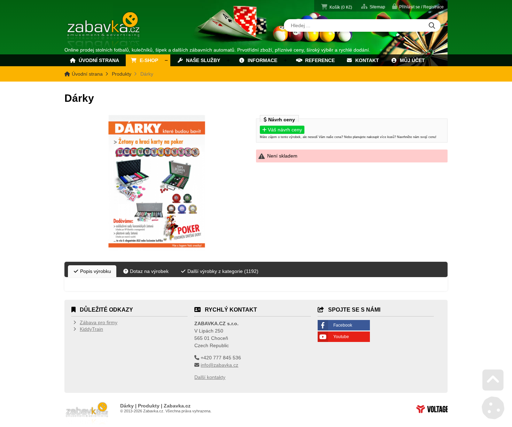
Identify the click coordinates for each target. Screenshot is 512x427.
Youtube (341, 336)
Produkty (121, 73)
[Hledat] (432, 26)
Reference (318, 60)
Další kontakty (209, 377)
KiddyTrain (91, 329)
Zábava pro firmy (98, 322)
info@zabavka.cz (219, 365)
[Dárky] (156, 183)
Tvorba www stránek (432, 409)
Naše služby (201, 60)
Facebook (342, 325)
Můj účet (411, 60)
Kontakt (365, 60)
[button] (418, 6)
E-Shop (147, 60)
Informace (261, 60)
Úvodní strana (103, 30)
